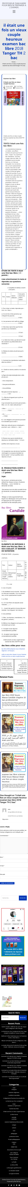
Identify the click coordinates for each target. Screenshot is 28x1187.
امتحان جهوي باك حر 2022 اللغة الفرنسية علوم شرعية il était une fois (13, 738)
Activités (14, 1117)
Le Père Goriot (14, 1114)
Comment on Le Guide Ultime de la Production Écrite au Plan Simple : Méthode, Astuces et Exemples (14, 1072)
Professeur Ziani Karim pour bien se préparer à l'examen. (14, 5)
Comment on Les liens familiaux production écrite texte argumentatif (14, 1062)
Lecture (14, 1128)
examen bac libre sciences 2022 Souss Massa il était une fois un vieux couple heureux (13, 778)
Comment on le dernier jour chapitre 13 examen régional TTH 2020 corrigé (14, 1057)
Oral (14, 1131)
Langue (14, 1125)
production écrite (14, 1137)
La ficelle (14, 1162)
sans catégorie (14, 1153)
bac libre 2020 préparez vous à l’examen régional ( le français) (13, 650)
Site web (2, 874)
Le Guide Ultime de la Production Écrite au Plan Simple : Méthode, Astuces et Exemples (14, 1046)
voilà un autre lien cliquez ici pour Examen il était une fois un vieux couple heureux (14, 655)
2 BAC (14, 1104)
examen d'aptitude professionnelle (14, 1122)
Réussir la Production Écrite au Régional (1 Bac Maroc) (14, 1042)
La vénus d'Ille (14, 1165)
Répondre (5, 819)
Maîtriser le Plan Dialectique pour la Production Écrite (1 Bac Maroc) (14, 1037)
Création (14, 1142)
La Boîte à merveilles (14, 1095)
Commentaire (4, 836)
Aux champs (14, 1159)
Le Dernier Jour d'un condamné (14, 1101)
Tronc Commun (14, 1157)
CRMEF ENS (14, 1147)
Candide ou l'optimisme (14, 1106)
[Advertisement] (14, 119)
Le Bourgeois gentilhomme (14, 1168)
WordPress (17, 1181)
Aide (14, 1144)
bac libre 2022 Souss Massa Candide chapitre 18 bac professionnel (14, 698)
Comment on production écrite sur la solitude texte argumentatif (14, 1078)
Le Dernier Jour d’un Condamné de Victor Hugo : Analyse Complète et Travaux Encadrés (14, 1032)
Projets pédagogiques (14, 1139)
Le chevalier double (14, 1171)
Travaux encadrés (14, 1154)
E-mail (2, 866)
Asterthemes (21, 1179)
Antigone (14, 1090)
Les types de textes (14, 1174)
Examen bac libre (9, 79)
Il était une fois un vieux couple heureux (12, 83)
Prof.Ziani (19, 86)
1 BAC (14, 1088)
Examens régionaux (14, 1092)
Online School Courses (8, 1179)
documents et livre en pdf (14, 1150)
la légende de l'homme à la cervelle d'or (14, 1098)
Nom (2, 857)
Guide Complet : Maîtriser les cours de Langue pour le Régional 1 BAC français (14, 1028)
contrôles (14, 1119)
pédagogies (14, 1134)
